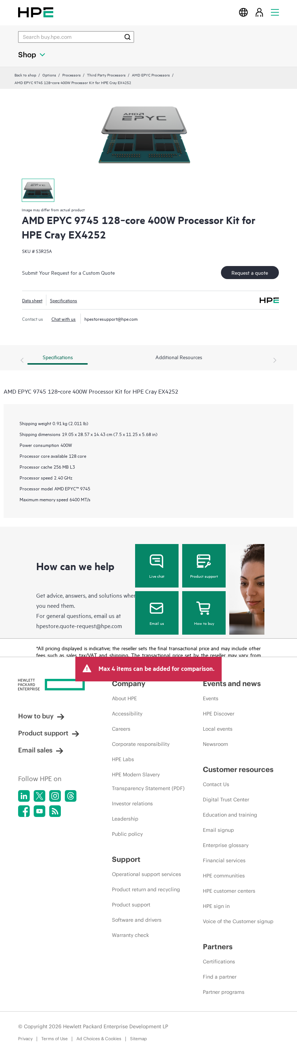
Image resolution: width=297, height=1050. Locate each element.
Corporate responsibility (141, 744)
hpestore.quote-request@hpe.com (79, 626)
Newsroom (215, 744)
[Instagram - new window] (55, 796)
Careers (121, 729)
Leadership (125, 818)
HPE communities (224, 875)
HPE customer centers (229, 891)
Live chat (156, 576)
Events (210, 698)
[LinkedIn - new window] (24, 796)
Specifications (63, 300)
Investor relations (132, 803)
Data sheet (32, 300)
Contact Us (216, 784)
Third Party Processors (106, 75)
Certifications (219, 961)
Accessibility (127, 713)
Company (128, 683)
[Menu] (275, 12)
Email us (157, 623)
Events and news (232, 683)
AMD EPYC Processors (151, 75)
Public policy (127, 834)
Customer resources (238, 769)
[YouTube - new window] (39, 811)
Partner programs (223, 992)
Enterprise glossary (225, 845)
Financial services (224, 860)
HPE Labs (123, 759)
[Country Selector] (243, 12)
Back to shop (25, 75)
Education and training (230, 815)
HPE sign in (216, 906)
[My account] (259, 12)
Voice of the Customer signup (238, 921)
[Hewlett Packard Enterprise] (35, 12)
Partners (218, 946)
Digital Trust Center (226, 799)
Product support (204, 576)
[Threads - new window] (70, 796)
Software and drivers (137, 920)
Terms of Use (54, 1038)
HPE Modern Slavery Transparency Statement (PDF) (148, 781)
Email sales (35, 750)
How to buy (204, 623)
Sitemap (138, 1038)
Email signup (218, 830)
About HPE (124, 698)
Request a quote (249, 272)
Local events (218, 729)
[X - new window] (39, 796)
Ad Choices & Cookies (98, 1038)
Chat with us (63, 318)
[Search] (127, 37)
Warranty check (130, 935)
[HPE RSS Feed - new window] (55, 811)
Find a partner (220, 977)
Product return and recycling (146, 889)
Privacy (25, 1038)
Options (49, 75)
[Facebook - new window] (24, 811)
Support (126, 859)
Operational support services (146, 874)
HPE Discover (218, 713)
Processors (71, 75)
